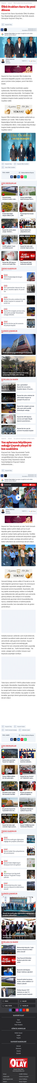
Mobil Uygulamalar (8, 1079)
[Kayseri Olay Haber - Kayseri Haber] (18, 1063)
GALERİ (24, 1001)
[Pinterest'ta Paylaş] (22, 176)
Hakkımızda (6, 1076)
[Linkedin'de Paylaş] (18, 176)
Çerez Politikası (23, 1079)
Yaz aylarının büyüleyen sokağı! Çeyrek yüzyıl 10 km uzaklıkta (24, 438)
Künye (4, 1074)
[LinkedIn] (20, 1010)
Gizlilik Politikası (23, 1074)
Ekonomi (18, 1048)
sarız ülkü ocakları (10, 167)
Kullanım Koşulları (24, 1076)
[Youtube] (24, 1010)
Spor (18, 1020)
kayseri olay (8, 24)
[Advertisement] (18, 713)
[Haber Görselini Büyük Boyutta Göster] (18, 47)
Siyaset (18, 1053)
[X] (13, 1010)
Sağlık (18, 1035)
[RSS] (27, 1010)
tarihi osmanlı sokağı (11, 730)
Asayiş (19, 1051)
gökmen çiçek (26, 730)
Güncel (10, 3)
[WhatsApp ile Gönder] (25, 176)
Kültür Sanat (18, 1033)
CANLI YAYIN (8, 1005)
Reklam (5, 1081)
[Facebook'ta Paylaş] (2, 29)
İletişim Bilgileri (23, 1081)
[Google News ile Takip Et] (32, 61)
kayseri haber (21, 726)
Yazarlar (18, 1022)
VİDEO (6, 1001)
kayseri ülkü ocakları (22, 164)
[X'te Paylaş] (5, 29)
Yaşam (18, 1038)
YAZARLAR (25, 1005)
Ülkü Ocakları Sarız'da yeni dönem (23, 3)
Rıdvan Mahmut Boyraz (10, 61)
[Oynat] (18, 497)
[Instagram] (17, 1010)
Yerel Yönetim (18, 1025)
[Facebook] (10, 1010)
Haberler (3, 3)
